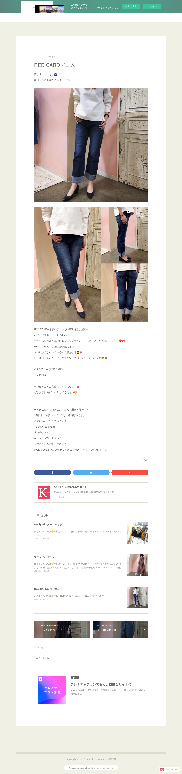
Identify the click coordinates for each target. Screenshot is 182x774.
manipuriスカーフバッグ (48, 524)
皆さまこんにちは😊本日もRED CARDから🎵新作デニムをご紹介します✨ (70, 595)
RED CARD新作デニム (47, 589)
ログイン (152, 6)
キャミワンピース (44, 556)
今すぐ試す (130, 6)
